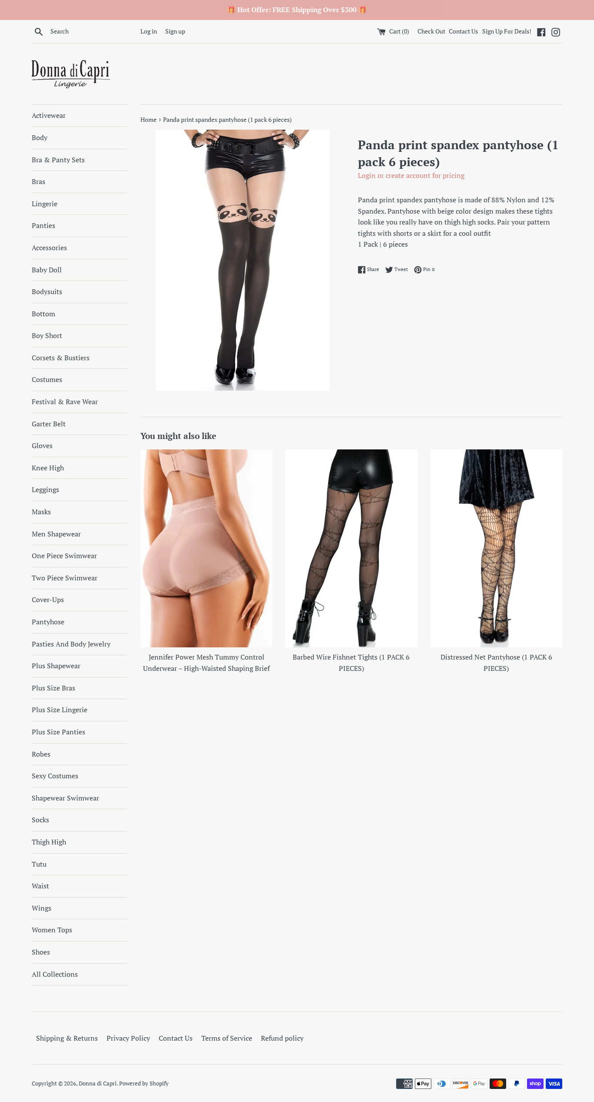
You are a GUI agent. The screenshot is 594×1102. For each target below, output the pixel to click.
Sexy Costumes (55, 775)
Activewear (49, 115)
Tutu (39, 864)
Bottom (43, 313)
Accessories (49, 247)
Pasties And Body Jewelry (71, 644)
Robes (41, 754)
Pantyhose (48, 621)
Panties (43, 225)
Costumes (47, 379)
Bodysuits (47, 291)
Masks (41, 511)
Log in (148, 31)
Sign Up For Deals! (506, 31)
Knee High (48, 467)
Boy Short (47, 335)
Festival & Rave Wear (65, 401)
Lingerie (44, 203)
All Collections (55, 974)
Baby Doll (47, 270)
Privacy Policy (128, 1038)
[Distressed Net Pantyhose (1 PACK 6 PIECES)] (496, 548)
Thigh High (49, 842)
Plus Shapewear (56, 665)
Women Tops (52, 930)
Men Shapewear (56, 534)
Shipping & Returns (67, 1038)
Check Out (432, 31)
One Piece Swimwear (64, 555)
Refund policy (282, 1038)
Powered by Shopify (144, 1083)
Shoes (41, 952)
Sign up (175, 31)
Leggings (45, 489)
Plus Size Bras (53, 688)
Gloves (42, 445)
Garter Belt (49, 424)
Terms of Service (226, 1038)
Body (39, 137)
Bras (38, 181)
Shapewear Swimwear (65, 798)
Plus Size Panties (58, 732)
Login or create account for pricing (411, 175)
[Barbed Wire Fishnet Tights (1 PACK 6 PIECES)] (351, 548)
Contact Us (463, 31)
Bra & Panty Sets (58, 159)
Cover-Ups (48, 599)
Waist (40, 886)
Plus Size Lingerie (59, 709)
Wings (41, 908)
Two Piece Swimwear (64, 578)
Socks (40, 819)
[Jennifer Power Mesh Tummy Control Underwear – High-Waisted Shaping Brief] (206, 548)
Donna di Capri (98, 1083)
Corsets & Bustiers (61, 357)
